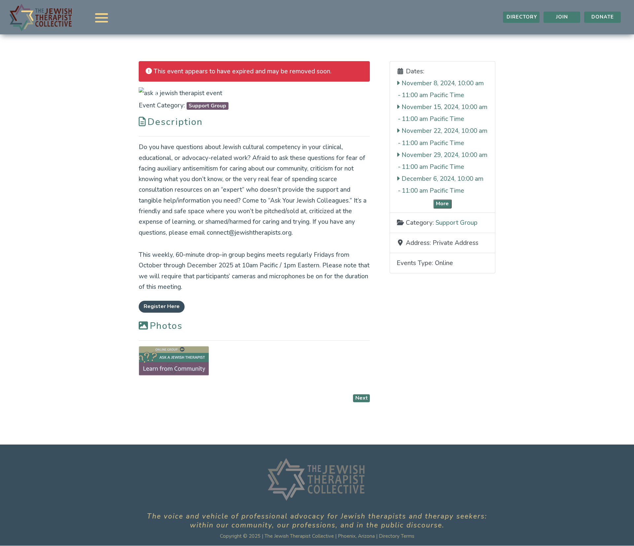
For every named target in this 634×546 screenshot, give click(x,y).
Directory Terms (396, 536)
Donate (602, 17)
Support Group (207, 105)
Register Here (162, 306)
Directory (522, 17)
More (442, 203)
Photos (166, 326)
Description (175, 122)
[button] (156, 93)
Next (361, 398)
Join (562, 17)
